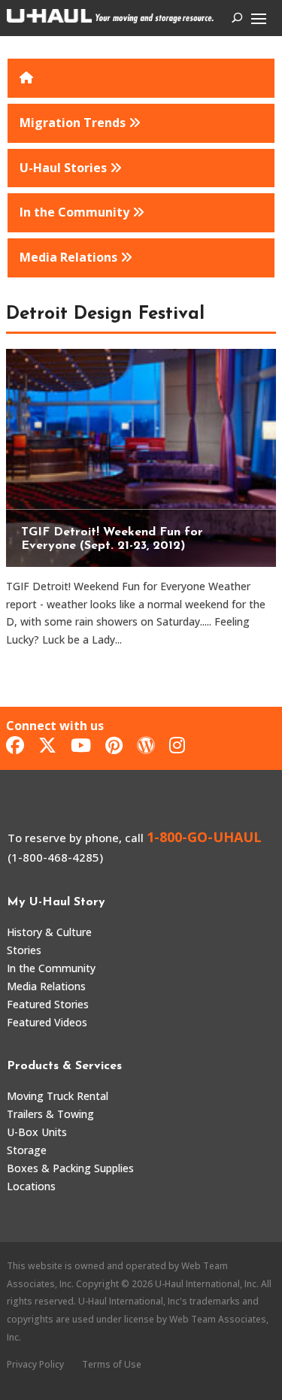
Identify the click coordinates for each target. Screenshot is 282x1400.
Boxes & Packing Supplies (70, 1168)
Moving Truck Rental (57, 1096)
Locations (31, 1186)
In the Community (51, 968)
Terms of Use (111, 1364)
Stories (24, 950)
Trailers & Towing (50, 1114)
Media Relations (46, 986)
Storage (27, 1150)
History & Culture (49, 932)
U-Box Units (37, 1132)
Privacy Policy (35, 1364)
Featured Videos (47, 1022)
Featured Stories (48, 1004)
